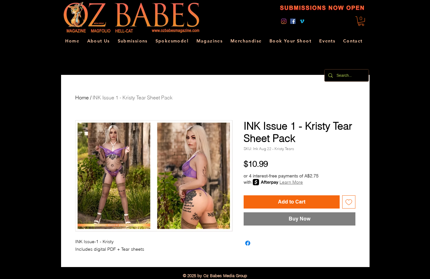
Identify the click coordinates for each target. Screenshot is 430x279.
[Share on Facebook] (248, 243)
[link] (361, 21)
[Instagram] (283, 21)
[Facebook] (293, 21)
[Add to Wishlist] (348, 202)
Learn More (291, 182)
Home (82, 97)
